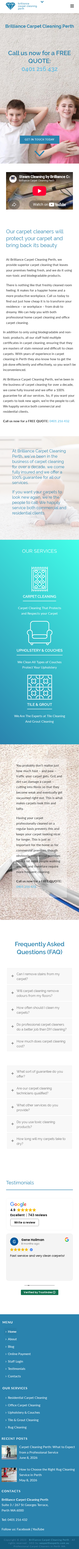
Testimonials (20, 1183)
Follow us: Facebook (16, 1529)
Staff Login (15, 1361)
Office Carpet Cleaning (24, 1405)
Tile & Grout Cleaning (23, 1419)
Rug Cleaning (17, 1427)
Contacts (14, 1376)
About (12, 1339)
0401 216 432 (39, 68)
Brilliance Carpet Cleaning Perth (49, 1540)
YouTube (38, 1529)
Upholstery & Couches (24, 1412)
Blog (11, 1346)
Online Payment (19, 1353)
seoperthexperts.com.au (54, 1543)
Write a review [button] (24, 1222)
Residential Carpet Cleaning (27, 1397)
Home (12, 1331)
